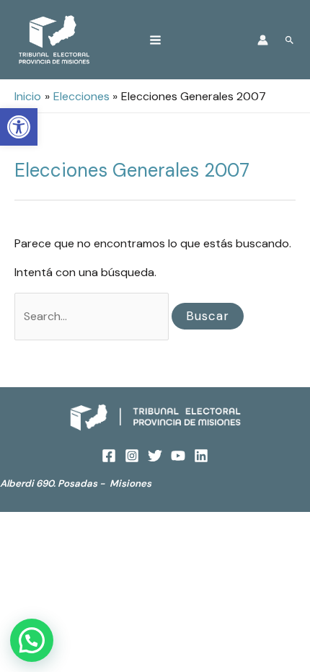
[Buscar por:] (93, 316)
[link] (18, 127)
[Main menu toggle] (155, 40)
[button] (31, 640)
